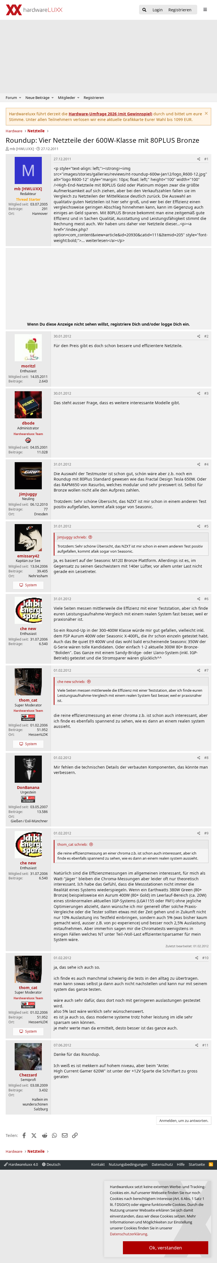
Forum (11, 97)
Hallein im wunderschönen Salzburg (35, 1104)
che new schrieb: (71, 681)
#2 (206, 336)
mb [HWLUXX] (22, 148)
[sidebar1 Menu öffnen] (205, 9)
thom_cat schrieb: (72, 844)
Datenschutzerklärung (128, 1233)
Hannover (40, 213)
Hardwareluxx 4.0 (23, 1164)
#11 (205, 1045)
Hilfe (181, 1164)
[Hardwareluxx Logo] (34, 10)
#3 (206, 393)
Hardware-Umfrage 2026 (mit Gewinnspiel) (110, 113)
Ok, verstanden (165, 1248)
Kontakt (98, 1164)
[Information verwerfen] (205, 114)
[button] (20, 97)
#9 (206, 833)
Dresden (41, 514)
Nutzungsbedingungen (128, 1164)
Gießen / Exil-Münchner (29, 821)
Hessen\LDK (38, 734)
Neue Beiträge (37, 97)
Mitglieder (66, 97)
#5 (206, 526)
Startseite (197, 1164)
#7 (206, 670)
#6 (206, 598)
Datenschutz (162, 1164)
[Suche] (144, 10)
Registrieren (94, 97)
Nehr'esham (38, 576)
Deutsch (53, 1164)
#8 (206, 757)
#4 (206, 464)
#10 (205, 957)
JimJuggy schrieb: (71, 537)
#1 (206, 159)
